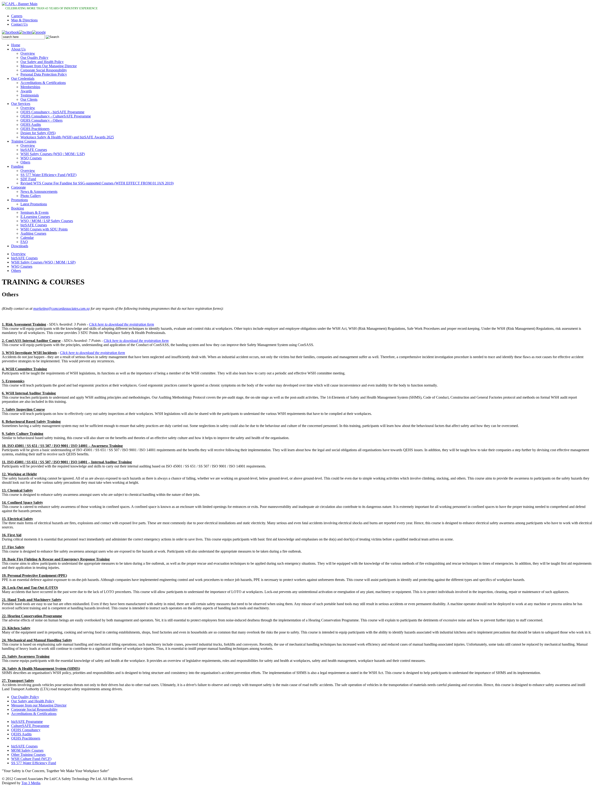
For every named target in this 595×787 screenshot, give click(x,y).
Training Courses (23, 141)
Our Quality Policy (34, 58)
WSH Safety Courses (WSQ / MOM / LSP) (52, 154)
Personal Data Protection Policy (43, 74)
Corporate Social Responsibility (43, 70)
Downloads (19, 246)
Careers (16, 16)
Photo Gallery (30, 196)
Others (25, 162)
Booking (17, 208)
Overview (27, 53)
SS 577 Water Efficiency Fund (33, 763)
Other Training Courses (28, 755)
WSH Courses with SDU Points (44, 229)
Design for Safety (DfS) (38, 133)
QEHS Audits (30, 125)
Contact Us (19, 24)
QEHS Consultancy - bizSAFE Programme (52, 112)
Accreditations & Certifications (43, 83)
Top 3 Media (30, 783)
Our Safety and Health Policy (42, 62)
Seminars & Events (34, 212)
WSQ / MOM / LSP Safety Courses (46, 221)
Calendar (27, 238)
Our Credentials (22, 78)
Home (15, 45)
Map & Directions (24, 20)
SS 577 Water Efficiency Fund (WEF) (48, 175)
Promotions (19, 200)
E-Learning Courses (35, 217)
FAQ (24, 242)
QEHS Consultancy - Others (41, 120)
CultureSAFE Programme (30, 726)
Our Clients (28, 99)
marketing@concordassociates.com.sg (61, 308)
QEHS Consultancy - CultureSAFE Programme (55, 116)
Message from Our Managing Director (48, 66)
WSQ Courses (31, 158)
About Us (18, 49)
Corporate (18, 187)
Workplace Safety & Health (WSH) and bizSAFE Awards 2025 (67, 137)
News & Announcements (38, 191)
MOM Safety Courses (27, 750)
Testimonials (29, 95)
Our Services (20, 104)
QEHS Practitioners (35, 129)
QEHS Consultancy (25, 730)
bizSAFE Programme (27, 722)
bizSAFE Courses (33, 150)
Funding (17, 166)
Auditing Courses (33, 233)
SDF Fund (28, 179)
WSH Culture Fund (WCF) (31, 759)
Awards (26, 91)
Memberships (30, 87)
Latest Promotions (33, 204)
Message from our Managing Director (38, 705)
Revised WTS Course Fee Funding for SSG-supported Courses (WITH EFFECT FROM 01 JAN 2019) (97, 183)
